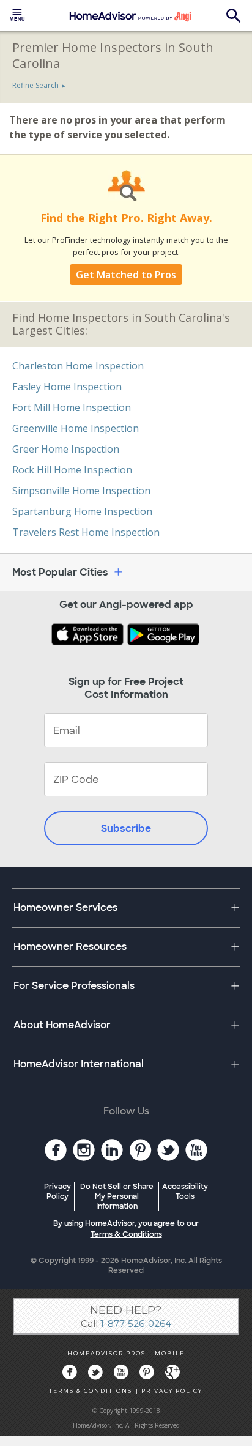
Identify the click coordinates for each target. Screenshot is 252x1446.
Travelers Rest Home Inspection (86, 532)
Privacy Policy (57, 1191)
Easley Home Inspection (67, 386)
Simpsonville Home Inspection (81, 490)
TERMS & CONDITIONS (90, 1390)
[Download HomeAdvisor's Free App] (88, 635)
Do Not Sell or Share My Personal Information (117, 1196)
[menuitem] (17, 15)
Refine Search (35, 85)
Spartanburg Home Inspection (82, 511)
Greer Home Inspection (65, 449)
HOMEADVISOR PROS (106, 1353)
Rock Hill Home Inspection (72, 469)
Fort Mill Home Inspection (71, 407)
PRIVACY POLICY (171, 1390)
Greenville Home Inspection (75, 428)
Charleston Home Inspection (78, 366)
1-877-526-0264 (135, 1323)
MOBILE (170, 1353)
